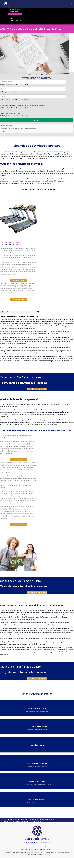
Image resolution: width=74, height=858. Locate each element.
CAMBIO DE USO (13, 16)
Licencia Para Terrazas (37, 763)
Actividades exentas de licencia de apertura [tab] (17, 435)
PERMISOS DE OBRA (14, 11)
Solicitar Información (18, 280)
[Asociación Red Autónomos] (5, 4)
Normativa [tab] (7, 438)
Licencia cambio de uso (37, 727)
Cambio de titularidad (37, 800)
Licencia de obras (37, 745)
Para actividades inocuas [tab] (12, 242)
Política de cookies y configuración (40, 846)
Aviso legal (26, 846)
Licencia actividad (37, 782)
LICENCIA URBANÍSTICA (15, 9)
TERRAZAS (12, 18)
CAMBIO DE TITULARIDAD (15, 20)
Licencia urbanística (37, 708)
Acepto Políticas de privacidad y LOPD (12, 113)
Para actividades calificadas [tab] (13, 244)
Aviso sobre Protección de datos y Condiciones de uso (37, 849)
